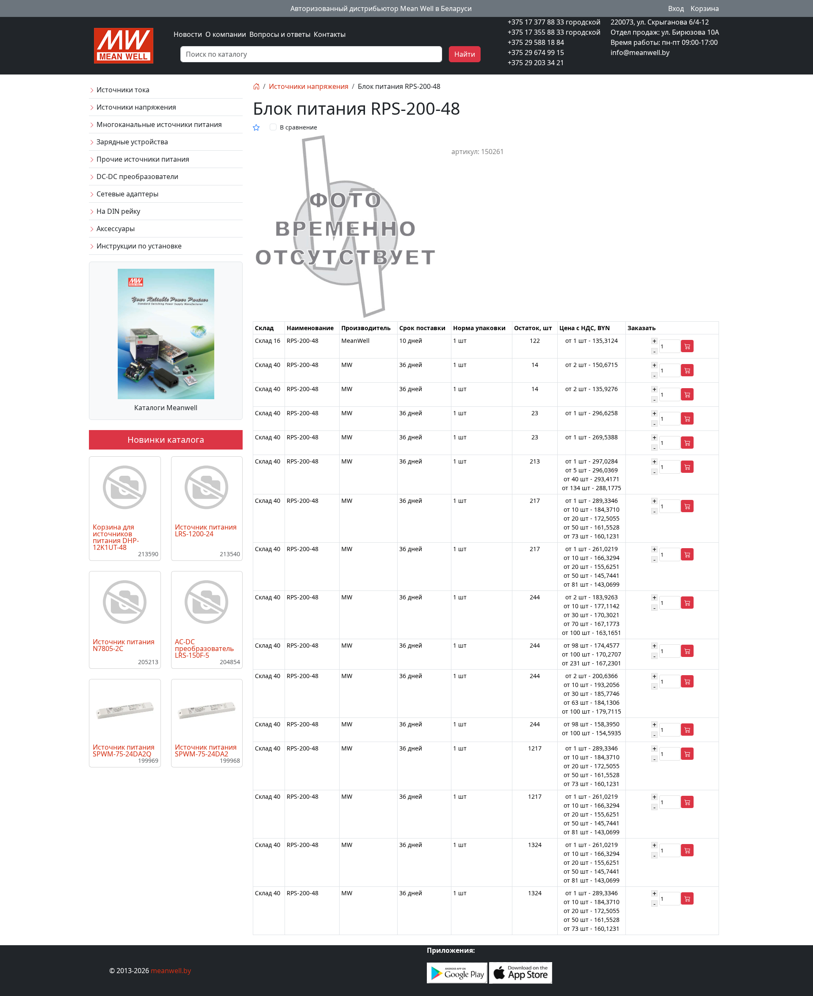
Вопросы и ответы (279, 34)
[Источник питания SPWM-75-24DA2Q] (125, 710)
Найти (464, 54)
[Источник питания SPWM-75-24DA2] (206, 710)
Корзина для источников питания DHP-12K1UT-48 (116, 537)
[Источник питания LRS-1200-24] (206, 487)
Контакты (330, 34)
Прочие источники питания (142, 159)
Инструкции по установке (138, 246)
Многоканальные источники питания (158, 124)
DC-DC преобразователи (136, 176)
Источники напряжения (135, 107)
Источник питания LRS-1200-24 (206, 530)
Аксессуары (115, 228)
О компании (225, 34)
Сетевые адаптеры (126, 194)
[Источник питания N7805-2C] (125, 602)
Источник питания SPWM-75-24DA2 (206, 750)
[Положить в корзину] (687, 346)
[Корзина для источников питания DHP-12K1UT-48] (125, 487)
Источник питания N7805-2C (124, 645)
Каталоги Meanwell (165, 407)
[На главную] (256, 86)
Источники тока (122, 89)
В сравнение (298, 127)
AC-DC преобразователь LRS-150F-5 (204, 648)
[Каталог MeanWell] (166, 333)
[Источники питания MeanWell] (123, 45)
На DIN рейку (117, 211)
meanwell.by (171, 970)
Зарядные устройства (131, 141)
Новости (188, 34)
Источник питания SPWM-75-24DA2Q (124, 750)
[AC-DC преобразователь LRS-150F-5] (206, 602)
